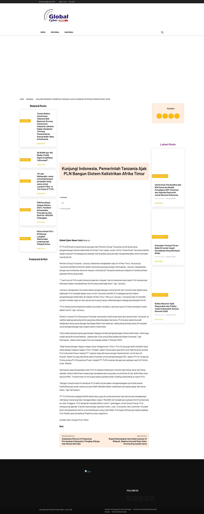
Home (22, 99)
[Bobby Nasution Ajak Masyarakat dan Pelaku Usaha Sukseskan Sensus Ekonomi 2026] (168, 283)
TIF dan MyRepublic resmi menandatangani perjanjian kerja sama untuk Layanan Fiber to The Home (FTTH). (45, 181)
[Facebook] (150, 1)
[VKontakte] (152, 498)
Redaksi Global (159, 198)
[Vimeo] (160, 1)
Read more (41, 143)
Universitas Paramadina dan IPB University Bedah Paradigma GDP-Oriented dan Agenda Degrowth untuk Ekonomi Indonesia (168, 189)
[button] (162, 32)
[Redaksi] (164, 108)
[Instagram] (154, 1)
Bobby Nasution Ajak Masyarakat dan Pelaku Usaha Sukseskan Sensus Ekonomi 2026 (167, 307)
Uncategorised (160, 176)
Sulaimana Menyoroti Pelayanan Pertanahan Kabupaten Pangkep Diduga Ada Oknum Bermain (81, 441)
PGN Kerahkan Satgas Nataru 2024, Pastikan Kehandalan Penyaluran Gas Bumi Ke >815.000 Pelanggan (45, 210)
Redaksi (64, 197)
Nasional (30, 99)
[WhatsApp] (111, 187)
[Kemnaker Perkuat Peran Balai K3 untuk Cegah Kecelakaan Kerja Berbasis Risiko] (168, 225)
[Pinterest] (104, 187)
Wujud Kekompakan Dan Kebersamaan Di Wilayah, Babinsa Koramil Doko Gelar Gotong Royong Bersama (128, 441)
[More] (119, 187)
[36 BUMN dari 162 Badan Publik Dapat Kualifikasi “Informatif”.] (27, 156)
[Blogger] (129, 498)
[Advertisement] (102, 80)
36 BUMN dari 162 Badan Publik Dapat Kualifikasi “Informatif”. (45, 156)
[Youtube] (163, 1)
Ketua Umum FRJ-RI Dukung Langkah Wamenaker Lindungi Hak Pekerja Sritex (45, 237)
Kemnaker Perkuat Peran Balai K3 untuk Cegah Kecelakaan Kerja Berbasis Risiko (167, 249)
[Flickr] (140, 498)
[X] (157, 1)
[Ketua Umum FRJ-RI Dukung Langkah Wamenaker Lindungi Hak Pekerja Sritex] (27, 235)
